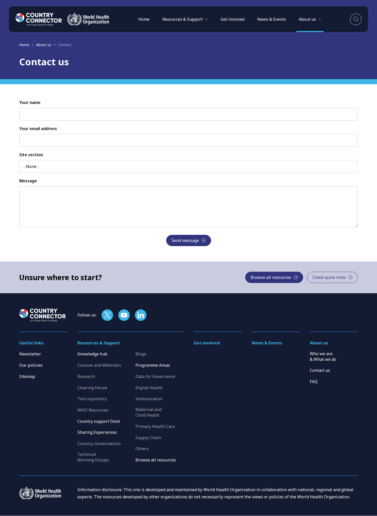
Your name (30, 102)
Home (144, 19)
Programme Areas (152, 365)
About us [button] (319, 343)
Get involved (232, 19)
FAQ (314, 381)
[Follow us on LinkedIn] (140, 315)
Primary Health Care (155, 426)
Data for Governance (155, 376)
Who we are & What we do (323, 356)
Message (28, 181)
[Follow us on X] (107, 315)
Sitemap (27, 376)
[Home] (38, 19)
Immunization (149, 399)
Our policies (31, 365)
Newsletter (30, 354)
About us (43, 44)
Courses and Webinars (99, 365)
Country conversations (99, 443)
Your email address (38, 128)
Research (86, 376)
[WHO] (88, 19)
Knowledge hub (92, 354)
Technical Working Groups (93, 457)
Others (142, 448)
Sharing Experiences (97, 432)
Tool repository (92, 399)
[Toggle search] (356, 19)
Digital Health (149, 388)
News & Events (271, 19)
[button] (185, 19)
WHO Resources (92, 410)
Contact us (320, 370)
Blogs (140, 354)
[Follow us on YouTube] (124, 315)
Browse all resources (155, 460)
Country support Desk (98, 421)
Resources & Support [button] (98, 343)
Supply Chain (148, 437)
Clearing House (92, 388)
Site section (31, 154)
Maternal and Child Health (148, 412)
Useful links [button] (31, 343)
